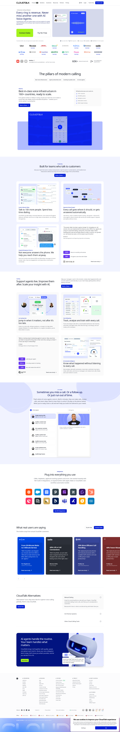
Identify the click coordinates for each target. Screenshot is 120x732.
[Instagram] (24, 710)
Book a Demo (23, 105)
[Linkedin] (26, 710)
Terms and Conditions (60, 710)
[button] (80, 3)
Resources (55, 2)
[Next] (24, 579)
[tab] (17, 61)
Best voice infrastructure (41, 79)
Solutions (42, 2)
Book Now (25, 660)
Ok (106, 728)
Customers (48, 2)
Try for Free (42, 33)
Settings (83, 728)
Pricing (67, 2)
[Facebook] (21, 710)
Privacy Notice (47, 710)
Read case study (95, 261)
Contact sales (99, 2)
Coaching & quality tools (69, 79)
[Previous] (18, 579)
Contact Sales (24, 33)
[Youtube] (29, 710)
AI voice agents (81, 79)
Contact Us (37, 710)
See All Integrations (60, 511)
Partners (62, 2)
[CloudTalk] (22, 3)
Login (85, 2)
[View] (29, 492)
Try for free (91, 2)
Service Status (74, 710)
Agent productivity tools (55, 79)
